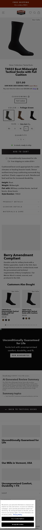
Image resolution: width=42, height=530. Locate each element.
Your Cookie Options (17, 519)
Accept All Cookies (17, 524)
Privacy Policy (17, 514)
